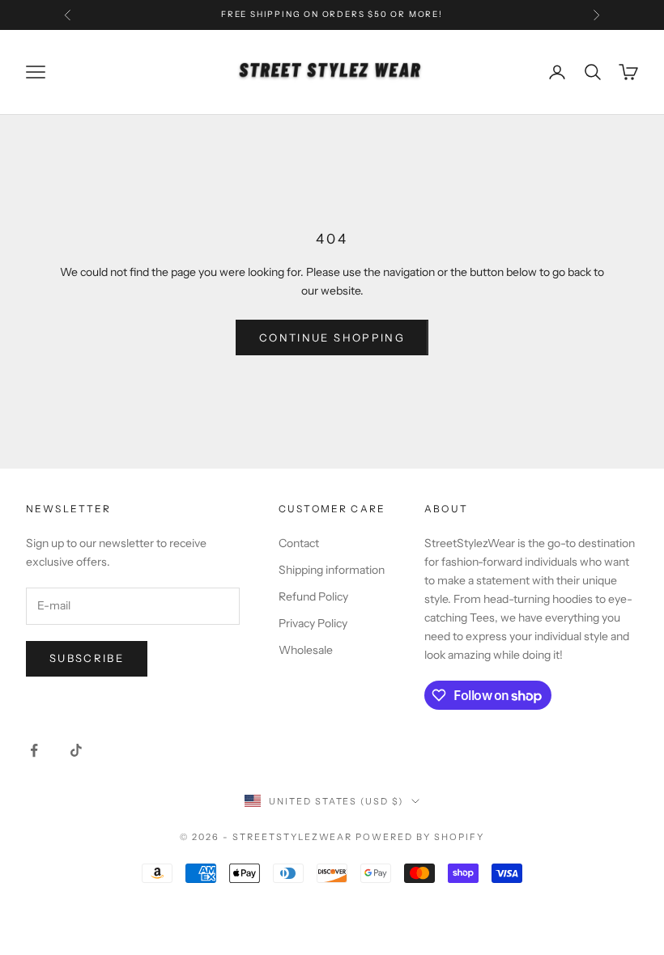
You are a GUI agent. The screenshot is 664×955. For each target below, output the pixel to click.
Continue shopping (332, 337)
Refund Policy (313, 596)
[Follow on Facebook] (34, 750)
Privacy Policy (313, 623)
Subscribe (86, 658)
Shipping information (332, 569)
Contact (299, 543)
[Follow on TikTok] (76, 750)
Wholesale (306, 650)
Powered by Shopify (419, 837)
